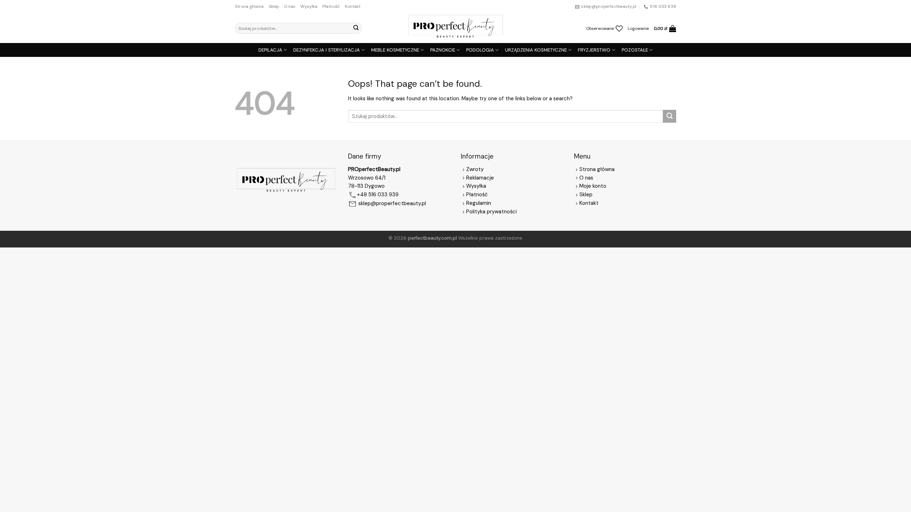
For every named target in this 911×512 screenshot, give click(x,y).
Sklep (274, 6)
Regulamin (478, 203)
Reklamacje (480, 177)
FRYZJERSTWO (594, 50)
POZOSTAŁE (635, 50)
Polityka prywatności (491, 211)
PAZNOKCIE (442, 50)
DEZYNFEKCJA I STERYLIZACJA (326, 50)
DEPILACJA (270, 50)
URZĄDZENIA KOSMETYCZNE (536, 50)
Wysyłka (308, 6)
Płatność (331, 6)
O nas (289, 6)
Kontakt (352, 6)
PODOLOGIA (480, 50)
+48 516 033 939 (378, 194)
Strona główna (249, 6)
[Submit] (356, 28)
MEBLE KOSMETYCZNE (395, 50)
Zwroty (475, 169)
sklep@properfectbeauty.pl (392, 203)
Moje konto (592, 186)
